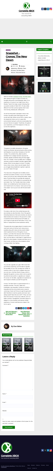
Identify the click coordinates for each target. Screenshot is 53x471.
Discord (29, 468)
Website (4, 410)
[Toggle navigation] (26, 41)
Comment (5, 365)
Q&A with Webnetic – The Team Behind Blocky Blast (12, 313)
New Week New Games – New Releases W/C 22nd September (24, 314)
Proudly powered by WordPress (8, 466)
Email (4, 402)
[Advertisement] (26, 28)
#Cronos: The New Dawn (17, 70)
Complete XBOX (26, 11)
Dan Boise (15, 64)
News (29, 465)
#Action (23, 66)
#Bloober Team (22, 68)
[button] (50, 41)
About (47, 465)
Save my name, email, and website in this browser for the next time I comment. (17, 422)
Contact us (34, 468)
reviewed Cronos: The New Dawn (22, 96)
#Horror (13, 72)
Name (4, 394)
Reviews (33, 465)
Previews (43, 465)
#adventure (14, 68)
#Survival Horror (20, 72)
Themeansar (3, 467)
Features (8, 50)
